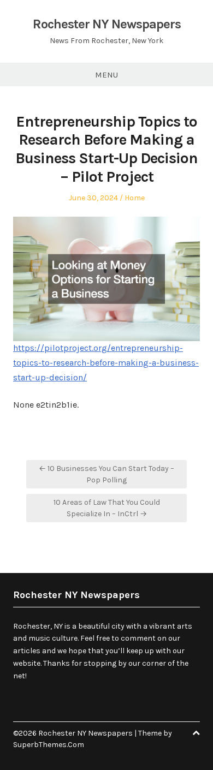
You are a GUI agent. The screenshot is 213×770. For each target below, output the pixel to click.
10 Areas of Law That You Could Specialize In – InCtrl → (107, 508)
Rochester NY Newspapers (107, 24)
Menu (106, 75)
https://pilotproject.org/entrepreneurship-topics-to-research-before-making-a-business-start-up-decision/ (106, 362)
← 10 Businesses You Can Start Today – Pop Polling (106, 474)
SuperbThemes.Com (48, 744)
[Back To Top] (196, 733)
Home (135, 197)
